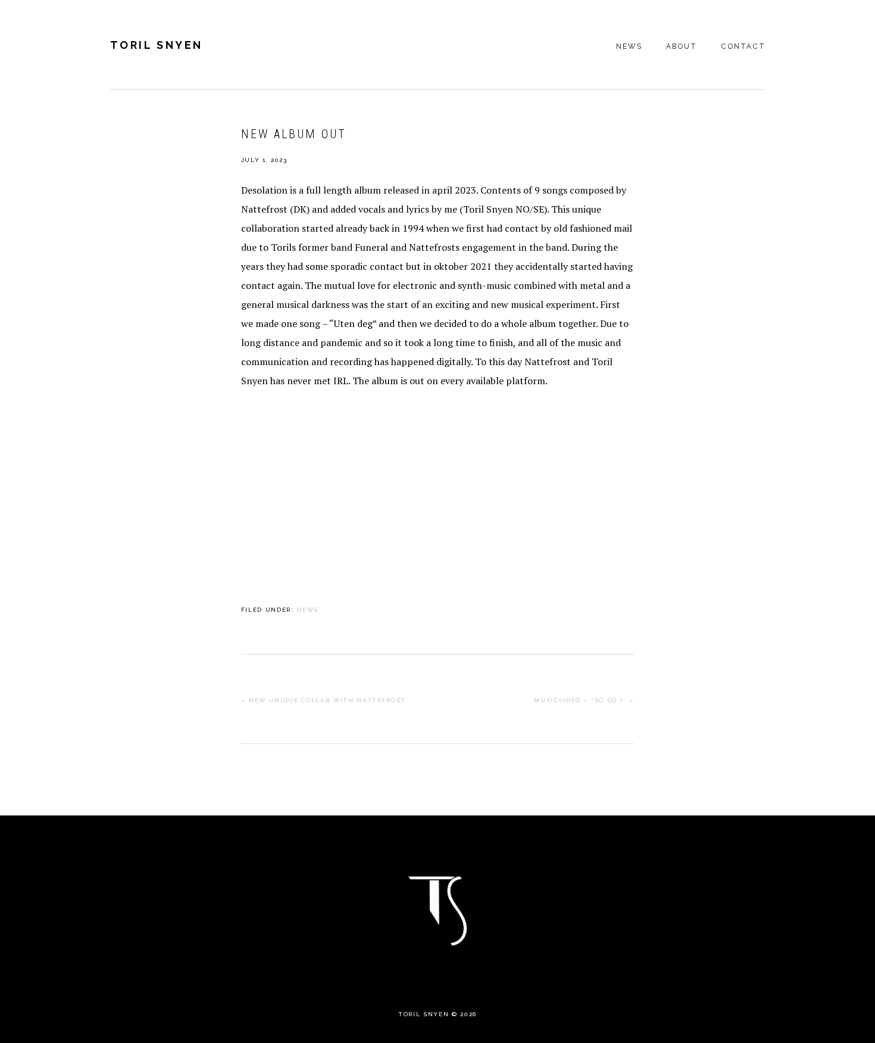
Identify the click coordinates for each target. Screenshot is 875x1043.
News (307, 609)
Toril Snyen (157, 45)
